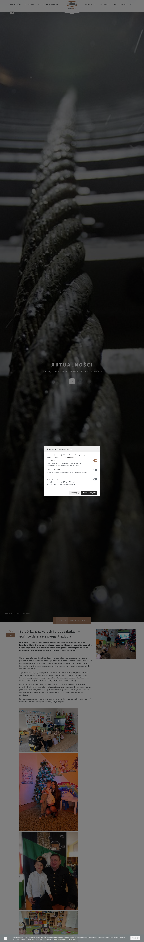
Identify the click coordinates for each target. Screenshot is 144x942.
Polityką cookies (71, 457)
